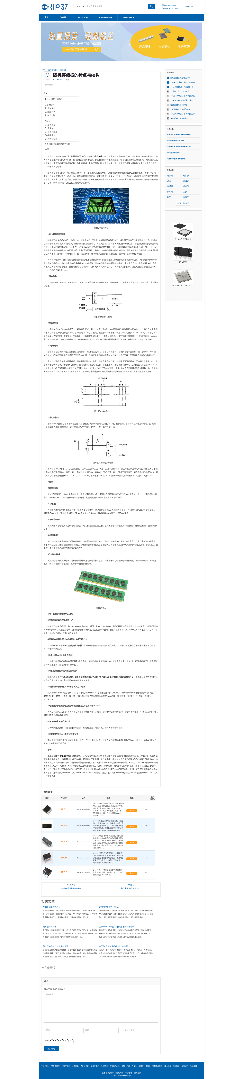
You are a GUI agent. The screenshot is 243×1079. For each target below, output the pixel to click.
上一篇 (73, 885)
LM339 (64, 826)
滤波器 (186, 181)
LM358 (64, 858)
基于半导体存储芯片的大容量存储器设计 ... (117, 927)
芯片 (169, 197)
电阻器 (186, 176)
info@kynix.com (170, 5)
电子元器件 (128, 18)
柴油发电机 (95, 1066)
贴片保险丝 (55, 1066)
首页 (103, 1073)
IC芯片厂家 (126, 1066)
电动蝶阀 (193, 1066)
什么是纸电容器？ (173, 152)
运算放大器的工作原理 (179, 91)
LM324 (64, 842)
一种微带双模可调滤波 (71, 889)
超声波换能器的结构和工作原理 (179, 134)
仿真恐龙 (75, 1066)
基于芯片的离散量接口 (131, 889)
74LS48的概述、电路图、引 (181, 87)
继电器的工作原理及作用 (180, 78)
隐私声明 (119, 1073)
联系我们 (137, 1073)
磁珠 (169, 181)
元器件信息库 (104, 18)
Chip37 (59, 80)
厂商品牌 (63, 17)
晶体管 (186, 186)
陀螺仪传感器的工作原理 (176, 159)
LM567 (64, 872)
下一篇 (129, 885)
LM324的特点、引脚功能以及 (182, 96)
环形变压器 (66, 1066)
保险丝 (186, 197)
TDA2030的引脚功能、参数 (181, 100)
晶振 (185, 192)
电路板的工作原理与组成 (180, 109)
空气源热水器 (115, 1066)
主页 (46, 17)
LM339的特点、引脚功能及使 (182, 114)
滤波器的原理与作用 (178, 105)
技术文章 (82, 18)
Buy (132, 811)
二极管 (141, 1066)
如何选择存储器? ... (51, 927)
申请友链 (128, 1073)
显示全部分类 (183, 204)
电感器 (170, 186)
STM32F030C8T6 (183, 239)
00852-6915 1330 (171, 8)
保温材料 (184, 1066)
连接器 (134, 1066)
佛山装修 (167, 1066)
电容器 (170, 176)
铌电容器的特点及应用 (175, 140)
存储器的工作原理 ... (51, 907)
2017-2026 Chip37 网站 (122, 1075)
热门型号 (111, 1073)
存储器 (63, 70)
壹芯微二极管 (157, 1066)
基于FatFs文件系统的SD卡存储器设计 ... (116, 946)
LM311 (64, 809)
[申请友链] (189, 6)
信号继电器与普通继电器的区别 (179, 146)
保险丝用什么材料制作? (180, 118)
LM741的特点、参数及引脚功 (182, 82)
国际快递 (176, 1066)
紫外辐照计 (84, 1066)
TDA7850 (183, 262)
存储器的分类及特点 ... (109, 907)
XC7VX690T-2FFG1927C (183, 286)
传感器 (147, 1066)
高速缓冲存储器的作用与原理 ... (56, 946)
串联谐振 (104, 1066)
